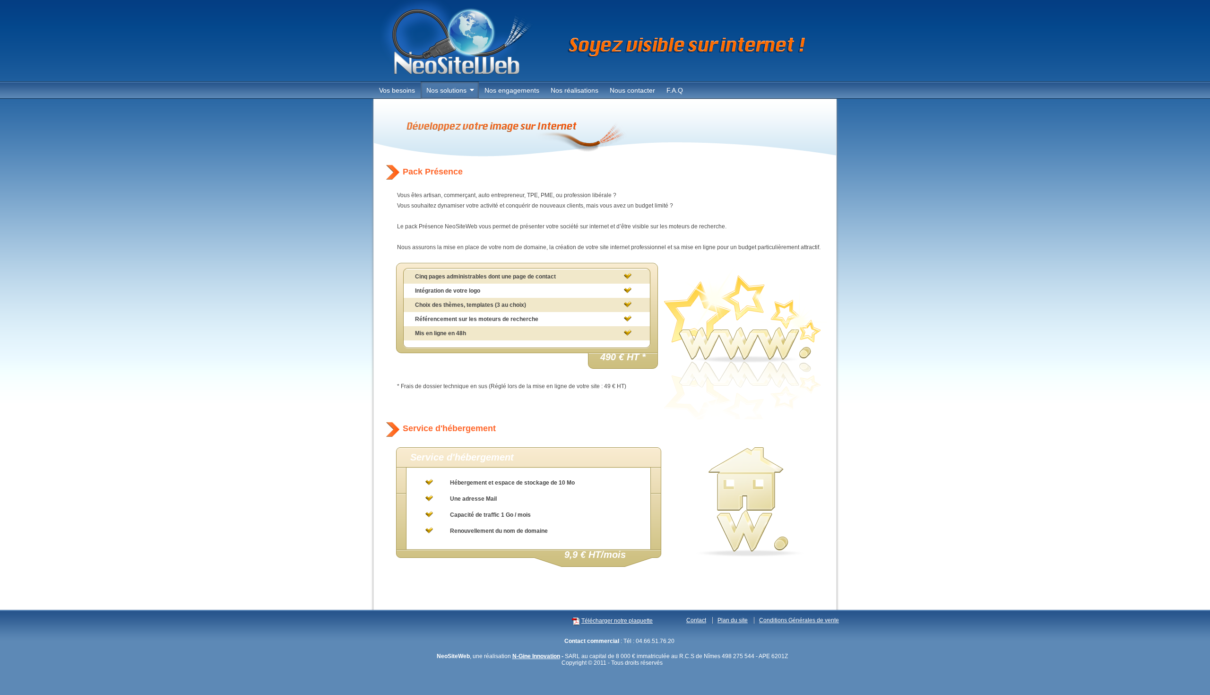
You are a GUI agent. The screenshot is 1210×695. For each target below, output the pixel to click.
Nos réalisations (574, 90)
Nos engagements (511, 90)
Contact (696, 620)
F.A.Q (674, 90)
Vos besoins (397, 90)
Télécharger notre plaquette (617, 620)
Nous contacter (632, 90)
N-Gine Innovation (536, 656)
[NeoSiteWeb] (457, 78)
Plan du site (732, 620)
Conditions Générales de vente (799, 620)
